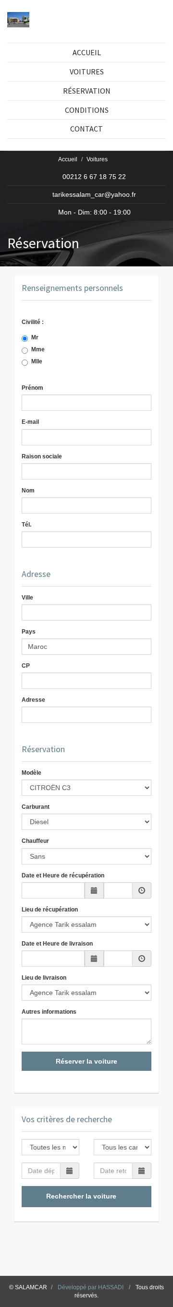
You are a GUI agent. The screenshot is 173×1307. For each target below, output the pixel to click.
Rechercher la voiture (82, 1196)
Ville (27, 597)
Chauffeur (35, 841)
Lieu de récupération (50, 909)
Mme (44, 349)
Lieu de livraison (44, 977)
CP (26, 665)
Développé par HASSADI (91, 1287)
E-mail (30, 422)
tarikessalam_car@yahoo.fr (94, 194)
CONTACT (86, 128)
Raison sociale (42, 456)
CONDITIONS (87, 110)
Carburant (35, 806)
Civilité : (38, 322)
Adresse (33, 699)
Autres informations (49, 1011)
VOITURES (87, 71)
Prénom (32, 387)
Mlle (43, 361)
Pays (29, 631)
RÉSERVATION (87, 91)
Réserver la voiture (86, 1061)
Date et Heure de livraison (57, 943)
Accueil (67, 159)
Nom (28, 490)
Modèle (31, 772)
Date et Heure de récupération (63, 875)
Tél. (26, 524)
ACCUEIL (87, 52)
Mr (41, 337)
